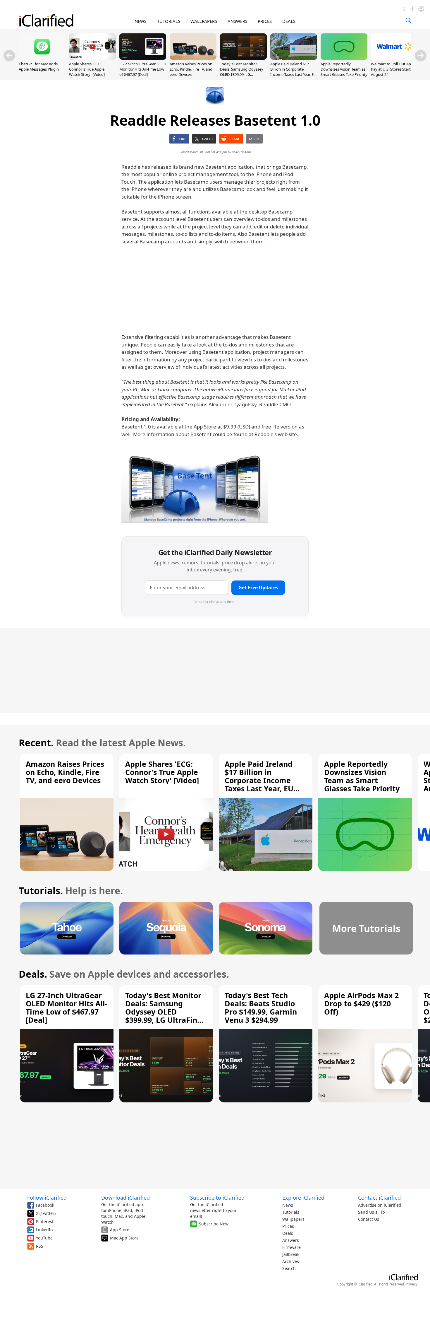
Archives (290, 1261)
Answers (290, 1240)
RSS (39, 1246)
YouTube (44, 1238)
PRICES (265, 21)
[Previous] (9, 56)
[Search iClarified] (408, 20)
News (287, 1205)
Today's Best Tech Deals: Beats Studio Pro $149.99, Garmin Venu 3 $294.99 (261, 1007)
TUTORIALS (168, 21)
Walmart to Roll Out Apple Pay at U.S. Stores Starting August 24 (393, 69)
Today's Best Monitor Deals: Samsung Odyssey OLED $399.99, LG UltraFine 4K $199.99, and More (242, 74)
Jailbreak (290, 1254)
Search (289, 1268)
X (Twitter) (46, 1213)
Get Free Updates (258, 587)
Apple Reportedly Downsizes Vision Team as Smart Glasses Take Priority (344, 69)
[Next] (420, 56)
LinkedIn (44, 1229)
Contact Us (368, 1219)
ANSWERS (237, 21)
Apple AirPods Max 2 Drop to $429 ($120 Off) (361, 1003)
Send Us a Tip (371, 1212)
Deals (287, 1233)
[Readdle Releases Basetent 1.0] (194, 488)
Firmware (291, 1247)
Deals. (33, 974)
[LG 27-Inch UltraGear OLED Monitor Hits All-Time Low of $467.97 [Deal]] (142, 58)
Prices (288, 1226)
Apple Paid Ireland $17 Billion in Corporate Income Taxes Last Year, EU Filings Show (293, 72)
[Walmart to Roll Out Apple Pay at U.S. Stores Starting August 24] (394, 58)
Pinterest (45, 1221)
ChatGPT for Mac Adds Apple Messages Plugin (39, 66)
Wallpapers (293, 1219)
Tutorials (290, 1212)
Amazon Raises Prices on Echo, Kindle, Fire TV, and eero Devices (191, 69)
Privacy (411, 1284)
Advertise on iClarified (379, 1205)
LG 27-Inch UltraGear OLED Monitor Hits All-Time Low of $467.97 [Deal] (142, 69)
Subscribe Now (213, 1224)
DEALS (288, 21)
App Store (119, 1229)
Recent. (36, 742)
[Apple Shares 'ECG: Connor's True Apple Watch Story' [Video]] (92, 58)
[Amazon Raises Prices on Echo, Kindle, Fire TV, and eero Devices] (193, 58)
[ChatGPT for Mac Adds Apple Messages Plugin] (42, 58)
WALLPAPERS (203, 21)
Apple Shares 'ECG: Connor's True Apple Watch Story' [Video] (87, 69)
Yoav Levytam (241, 152)
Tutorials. (41, 890)
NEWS (141, 21)
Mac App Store (124, 1238)
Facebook (45, 1205)
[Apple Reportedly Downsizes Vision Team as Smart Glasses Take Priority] (344, 58)
